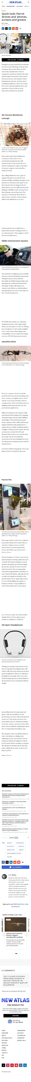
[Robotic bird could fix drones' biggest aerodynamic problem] (15, 924)
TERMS (4, 1048)
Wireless (21, 846)
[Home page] (15, 2)
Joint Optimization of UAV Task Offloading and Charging (13, 808)
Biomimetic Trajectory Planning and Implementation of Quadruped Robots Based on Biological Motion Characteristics (15, 795)
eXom (9, 400)
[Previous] (4, 934)
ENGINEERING (11, 6)
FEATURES (5, 1040)
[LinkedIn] (10, 28)
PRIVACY (4, 1050)
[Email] (20, 28)
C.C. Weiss (12, 875)
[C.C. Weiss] (4, 876)
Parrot (9, 755)
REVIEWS (4, 1043)
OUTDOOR (19, 6)
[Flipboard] (17, 28)
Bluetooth (10, 846)
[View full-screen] (29, 35)
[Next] (26, 934)
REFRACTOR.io (21, 1040)
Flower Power (6, 552)
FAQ (3, 1058)
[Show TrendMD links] (28, 837)
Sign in (6, 976)
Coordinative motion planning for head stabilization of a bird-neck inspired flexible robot (15, 814)
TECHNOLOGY (21, 1035)
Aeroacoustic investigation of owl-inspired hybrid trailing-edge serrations (14, 802)
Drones (4, 10)
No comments (17, 867)
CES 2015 (9, 856)
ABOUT (4, 1035)
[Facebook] (3, 28)
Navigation (10, 849)
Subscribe (15, 1015)
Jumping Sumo (23, 190)
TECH (3, 6)
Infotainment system (14, 853)
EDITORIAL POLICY (7, 1038)
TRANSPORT (21, 1038)
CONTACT (5, 1053)
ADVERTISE (5, 1045)
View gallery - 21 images (15, 60)
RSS (3, 1055)
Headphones (20, 843)
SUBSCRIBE (5, 1033)
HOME (3, 1030)
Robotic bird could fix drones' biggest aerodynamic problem (14, 935)
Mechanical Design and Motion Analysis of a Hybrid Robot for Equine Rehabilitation (15, 829)
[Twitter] (6, 28)
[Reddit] (13, 28)
